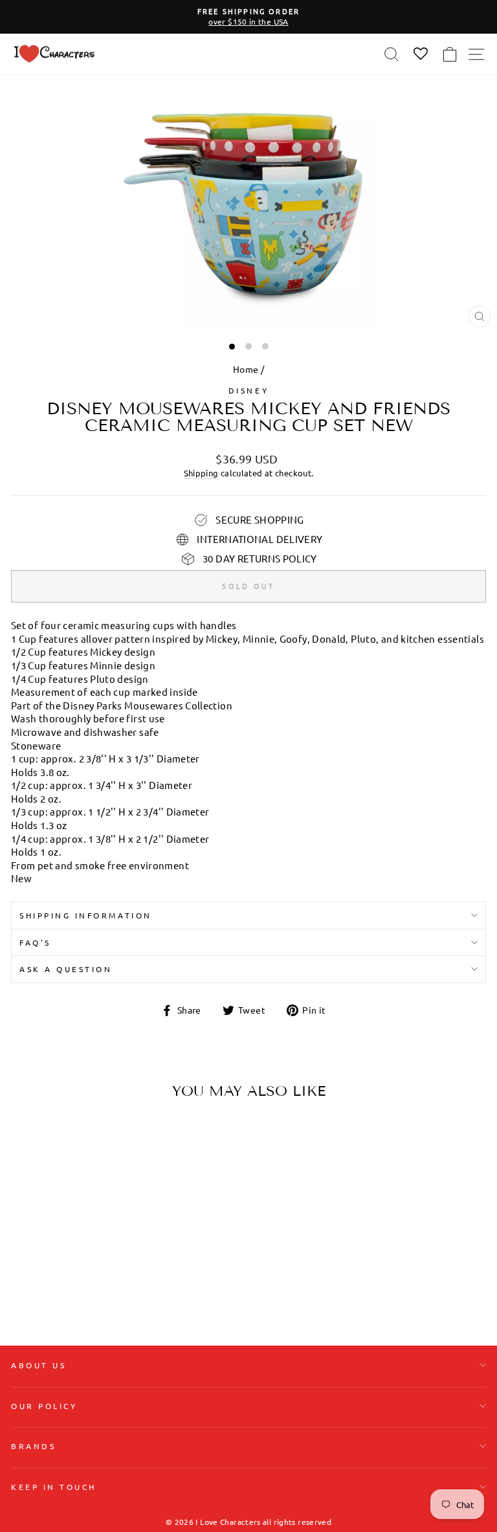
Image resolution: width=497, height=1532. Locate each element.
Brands (33, 1446)
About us (38, 1365)
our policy (44, 1406)
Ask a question (65, 969)
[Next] (179, 1191)
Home (245, 369)
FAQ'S (35, 942)
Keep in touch (53, 1487)
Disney (248, 390)
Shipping (201, 472)
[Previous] (26, 1191)
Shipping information (85, 915)
